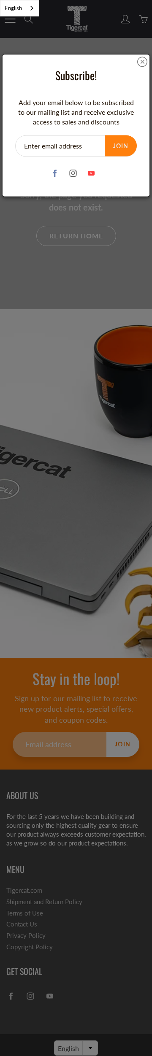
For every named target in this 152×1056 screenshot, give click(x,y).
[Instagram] (73, 173)
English (13, 8)
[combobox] (19, 8)
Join (120, 145)
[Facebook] (55, 173)
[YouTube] (91, 173)
